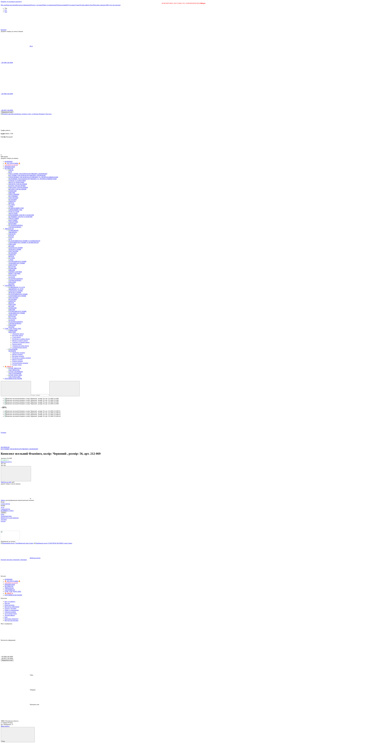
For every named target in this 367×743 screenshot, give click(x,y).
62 (5, 508)
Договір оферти (84, 5)
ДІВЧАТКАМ (9, 229)
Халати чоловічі (17, 361)
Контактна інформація (23, 5)
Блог (91, 5)
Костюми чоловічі (18, 356)
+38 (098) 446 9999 (7, 62)
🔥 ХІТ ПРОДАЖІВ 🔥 (12, 163)
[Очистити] (64, 388)
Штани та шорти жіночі (20, 340)
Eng (6, 12)
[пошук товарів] (16, 388)
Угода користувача (73, 5)
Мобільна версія (34, 558)
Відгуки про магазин (114, 5)
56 (1, 507)
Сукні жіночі (16, 337)
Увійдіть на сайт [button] (6, 482)
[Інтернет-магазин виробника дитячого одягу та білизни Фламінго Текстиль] (10, 540)
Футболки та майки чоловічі (21, 358)
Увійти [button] (3, 500)
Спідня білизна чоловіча (20, 363)
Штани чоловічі (17, 354)
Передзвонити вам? (7, 112)
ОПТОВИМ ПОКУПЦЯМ (13, 378)
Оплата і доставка (36, 5)
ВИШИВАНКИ (10, 167)
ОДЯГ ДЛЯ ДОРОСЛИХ (13, 328)
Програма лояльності (100, 5)
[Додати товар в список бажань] (16, 473)
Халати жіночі (17, 344)
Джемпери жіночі (18, 334)
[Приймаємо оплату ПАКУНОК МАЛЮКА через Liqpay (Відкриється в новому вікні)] (53, 543)
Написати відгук (6, 462)
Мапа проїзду (5, 726)
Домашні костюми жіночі (20, 346)
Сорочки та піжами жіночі (20, 342)
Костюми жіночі (17, 335)
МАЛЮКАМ (9, 168)
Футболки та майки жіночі (21, 339)
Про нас (3, 5)
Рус (6, 10)
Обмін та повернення (49, 5)
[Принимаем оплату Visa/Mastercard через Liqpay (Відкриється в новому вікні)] (17, 543)
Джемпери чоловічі (18, 352)
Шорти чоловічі (17, 359)
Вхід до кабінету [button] (10, 601)
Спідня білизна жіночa (19, 347)
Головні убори (17, 365)
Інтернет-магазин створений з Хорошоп (14, 559)
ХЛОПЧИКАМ (10, 285)
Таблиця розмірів (61, 5)
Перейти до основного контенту (11, 1)
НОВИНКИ (8, 161)
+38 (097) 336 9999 (7, 110)
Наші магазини (11, 5)
